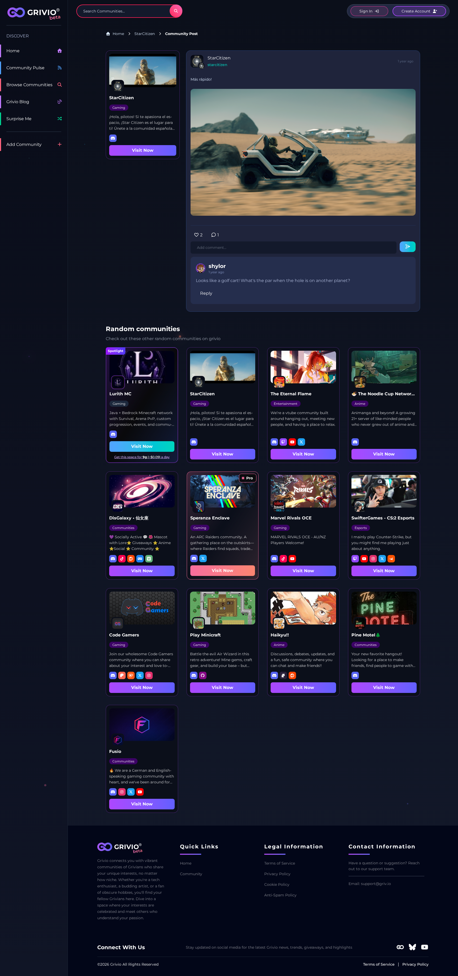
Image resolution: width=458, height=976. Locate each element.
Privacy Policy (277, 873)
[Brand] (33, 16)
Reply (206, 293)
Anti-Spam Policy (280, 895)
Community (191, 873)
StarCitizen (144, 33)
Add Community (24, 144)
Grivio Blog (17, 101)
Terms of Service (279, 863)
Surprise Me (19, 118)
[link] (247, 478)
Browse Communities (29, 84)
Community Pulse (25, 67)
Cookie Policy (276, 884)
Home (13, 50)
